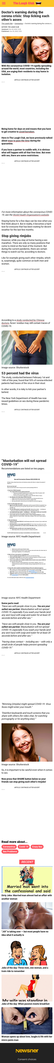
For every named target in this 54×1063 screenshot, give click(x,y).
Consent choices (27, 1059)
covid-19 (23, 846)
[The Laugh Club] (27, 3)
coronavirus (9, 846)
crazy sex (37, 846)
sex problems (10, 851)
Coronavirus (19, 23)
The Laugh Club (7, 23)
